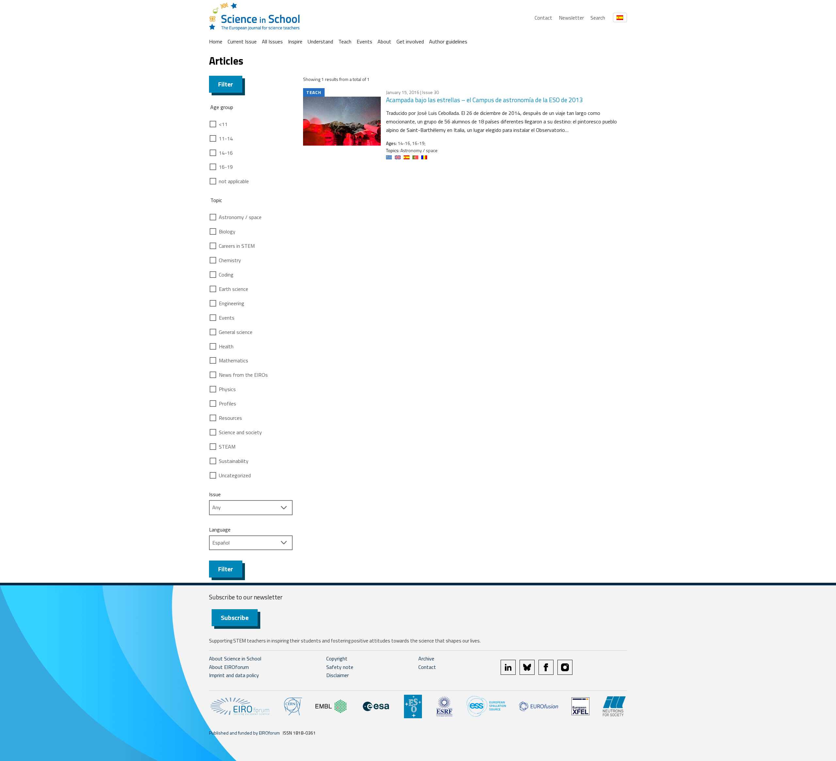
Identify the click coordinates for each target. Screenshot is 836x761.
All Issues (272, 41)
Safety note (339, 667)
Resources (230, 418)
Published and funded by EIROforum (244, 732)
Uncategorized (235, 475)
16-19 (226, 167)
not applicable (234, 181)
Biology (227, 231)
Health (226, 346)
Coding (226, 274)
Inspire (295, 41)
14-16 (226, 153)
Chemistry (230, 260)
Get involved (410, 41)
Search (597, 18)
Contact (543, 18)
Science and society (240, 432)
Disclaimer (337, 675)
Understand (320, 41)
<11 (223, 124)
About (384, 41)
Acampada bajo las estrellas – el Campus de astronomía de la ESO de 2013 (484, 99)
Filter (225, 84)
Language (220, 529)
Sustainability (234, 461)
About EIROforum (229, 667)
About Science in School (235, 658)
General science (235, 332)
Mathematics (233, 360)
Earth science (233, 289)
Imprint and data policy (234, 675)
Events (364, 41)
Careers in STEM (237, 246)
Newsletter (571, 18)
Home (215, 41)
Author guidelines (448, 41)
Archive (426, 658)
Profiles (227, 403)
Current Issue (242, 41)
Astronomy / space (240, 217)
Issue (215, 494)
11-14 (226, 138)
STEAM (227, 447)
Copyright (336, 658)
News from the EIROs (243, 375)
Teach (344, 41)
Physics (227, 389)
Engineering (231, 303)
